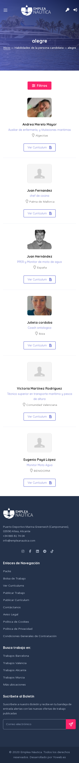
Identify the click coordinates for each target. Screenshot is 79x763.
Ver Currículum (37, 147)
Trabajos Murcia (14, 677)
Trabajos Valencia (15, 663)
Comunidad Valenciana (41, 405)
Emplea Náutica (31, 752)
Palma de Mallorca (41, 201)
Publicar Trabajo (14, 593)
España (42, 267)
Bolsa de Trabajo (14, 578)
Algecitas (41, 135)
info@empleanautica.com (19, 540)
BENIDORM (42, 471)
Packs (7, 571)
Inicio (6, 47)
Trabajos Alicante (14, 670)
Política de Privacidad (17, 629)
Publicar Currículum (16, 600)
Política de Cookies (16, 621)
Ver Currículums (13, 585)
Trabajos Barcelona (16, 656)
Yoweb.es (59, 757)
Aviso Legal (10, 614)
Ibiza (42, 333)
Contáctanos (12, 607)
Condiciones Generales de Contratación (30, 636)
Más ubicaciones (14, 684)
